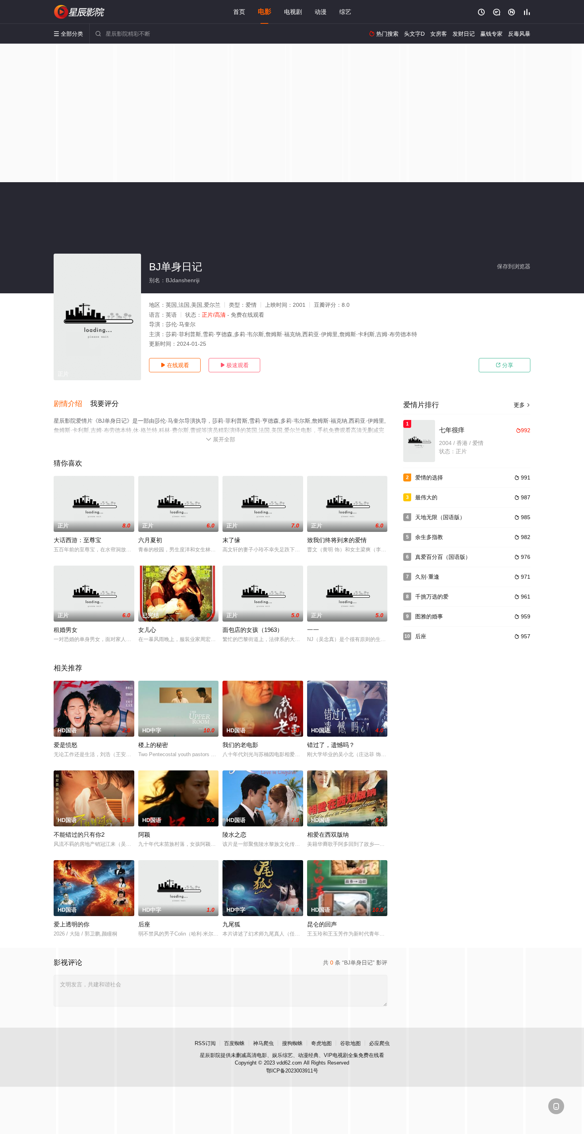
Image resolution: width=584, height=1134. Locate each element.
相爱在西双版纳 (328, 834)
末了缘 (231, 540)
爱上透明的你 (71, 924)
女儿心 (147, 629)
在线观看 (175, 365)
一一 (313, 629)
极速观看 (234, 365)
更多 (522, 405)
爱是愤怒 (65, 744)
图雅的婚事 (429, 616)
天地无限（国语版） (440, 517)
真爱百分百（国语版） (443, 557)
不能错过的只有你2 (79, 834)
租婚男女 (65, 629)
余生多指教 (429, 537)
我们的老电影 (240, 744)
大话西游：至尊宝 (77, 540)
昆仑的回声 (322, 924)
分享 (504, 365)
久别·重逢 (427, 577)
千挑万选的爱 (432, 596)
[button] (72, 404)
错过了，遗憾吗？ (331, 744)
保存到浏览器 (513, 266)
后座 (144, 924)
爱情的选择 (429, 477)
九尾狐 (231, 924)
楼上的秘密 (153, 744)
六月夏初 (150, 540)
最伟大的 (426, 497)
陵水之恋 (234, 834)
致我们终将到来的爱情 (337, 540)
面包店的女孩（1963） (252, 629)
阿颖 (144, 834)
